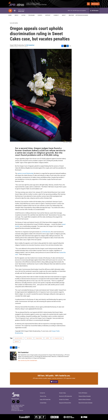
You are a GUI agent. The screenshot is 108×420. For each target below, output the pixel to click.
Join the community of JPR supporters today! (63, 378)
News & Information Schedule (85, 402)
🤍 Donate (54, 382)
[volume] (14, 10)
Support (47, 15)
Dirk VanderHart (30, 45)
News (10, 15)
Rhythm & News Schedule (85, 399)
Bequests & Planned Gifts (65, 402)
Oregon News (39, 338)
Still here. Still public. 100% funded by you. (54, 376)
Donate (96, 4)
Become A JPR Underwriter (65, 396)
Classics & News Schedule (85, 396)
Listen (23, 15)
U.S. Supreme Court (57, 338)
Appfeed (17, 341)
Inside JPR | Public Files (45, 399)
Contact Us (42, 393)
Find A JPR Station (83, 393)
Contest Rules (43, 402)
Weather (71, 15)
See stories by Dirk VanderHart (27, 360)
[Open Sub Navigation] (12, 15)
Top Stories (29, 338)
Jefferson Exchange (81, 15)
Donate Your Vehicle (64, 399)
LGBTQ (47, 338)
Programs (31, 15)
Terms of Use (43, 396)
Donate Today (62, 393)
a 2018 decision (45, 231)
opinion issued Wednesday (25, 173)
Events (40, 15)
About (64, 15)
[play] (10, 11)
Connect (56, 15)
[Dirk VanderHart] (13, 356)
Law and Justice (14, 23)
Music (16, 15)
